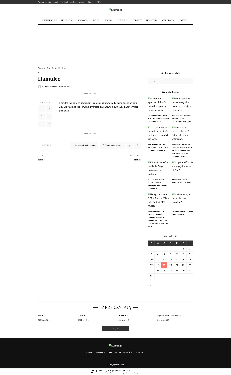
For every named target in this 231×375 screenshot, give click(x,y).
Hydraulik (123, 315)
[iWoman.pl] (115, 10)
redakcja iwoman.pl (49, 86)
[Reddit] (41, 124)
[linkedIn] (129, 145)
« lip (150, 285)
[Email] (49, 124)
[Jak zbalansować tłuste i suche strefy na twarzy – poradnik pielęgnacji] (158, 134)
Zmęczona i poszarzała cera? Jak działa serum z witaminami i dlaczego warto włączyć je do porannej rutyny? (182, 150)
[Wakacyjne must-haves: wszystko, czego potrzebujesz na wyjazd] (182, 105)
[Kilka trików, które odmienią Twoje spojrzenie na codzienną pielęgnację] (158, 169)
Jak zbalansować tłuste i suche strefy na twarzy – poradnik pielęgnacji (158, 147)
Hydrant (82, 315)
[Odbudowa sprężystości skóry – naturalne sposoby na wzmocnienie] (158, 105)
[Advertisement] (115, 44)
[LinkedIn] (49, 116)
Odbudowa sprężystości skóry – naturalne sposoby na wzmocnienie (158, 118)
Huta (40, 315)
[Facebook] (41, 108)
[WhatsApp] (41, 116)
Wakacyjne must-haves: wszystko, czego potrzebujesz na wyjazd (181, 118)
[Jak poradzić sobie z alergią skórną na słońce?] (182, 169)
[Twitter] (49, 108)
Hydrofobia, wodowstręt (169, 315)
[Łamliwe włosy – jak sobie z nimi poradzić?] (182, 201)
